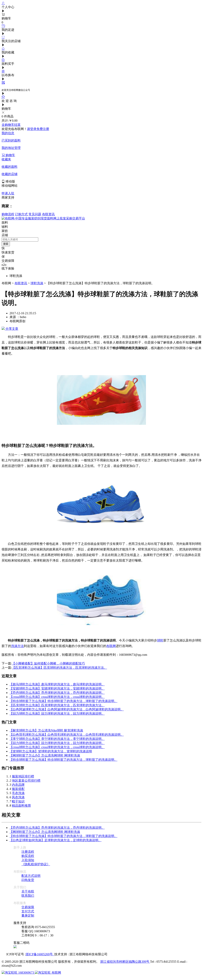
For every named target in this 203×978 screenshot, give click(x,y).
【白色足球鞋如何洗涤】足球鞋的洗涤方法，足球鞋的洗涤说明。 (56, 840)
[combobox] (20, 239)
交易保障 (27, 907)
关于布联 (27, 891)
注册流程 (27, 851)
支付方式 (27, 911)
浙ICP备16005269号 (40, 954)
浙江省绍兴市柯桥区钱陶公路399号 (125, 961)
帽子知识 (18, 801)
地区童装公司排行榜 (26, 780)
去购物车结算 (11, 124)
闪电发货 (27, 880)
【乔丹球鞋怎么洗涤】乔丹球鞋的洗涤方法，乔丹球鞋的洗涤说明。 (57, 692)
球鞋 (160, 640)
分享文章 (11, 328)
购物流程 (8, 214)
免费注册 (42, 129)
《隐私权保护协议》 (35, 864)
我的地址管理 (11, 147)
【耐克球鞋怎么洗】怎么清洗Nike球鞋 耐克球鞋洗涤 (46, 730)
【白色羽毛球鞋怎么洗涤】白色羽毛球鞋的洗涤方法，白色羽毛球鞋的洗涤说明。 (67, 734)
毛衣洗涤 (18, 793)
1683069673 (26, 972)
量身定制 (27, 915)
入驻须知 (27, 860)
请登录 (31, 129)
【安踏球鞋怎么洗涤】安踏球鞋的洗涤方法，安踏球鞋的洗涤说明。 (57, 688)
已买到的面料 (11, 140)
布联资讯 (48, 214)
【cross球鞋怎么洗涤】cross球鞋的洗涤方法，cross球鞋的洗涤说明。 (57, 697)
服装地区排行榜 (23, 776)
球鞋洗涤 (37, 283)
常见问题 (35, 214)
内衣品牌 (18, 784)
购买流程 (27, 856)
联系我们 (27, 895)
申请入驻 (8, 193)
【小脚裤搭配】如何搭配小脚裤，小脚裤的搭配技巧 (48, 663)
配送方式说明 (30, 875)
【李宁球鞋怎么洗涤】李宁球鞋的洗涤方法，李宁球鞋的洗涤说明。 (57, 738)
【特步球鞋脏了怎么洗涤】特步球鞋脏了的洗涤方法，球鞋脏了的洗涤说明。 (63, 701)
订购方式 (21, 214)
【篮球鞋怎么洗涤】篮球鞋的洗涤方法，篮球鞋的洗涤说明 (51, 751)
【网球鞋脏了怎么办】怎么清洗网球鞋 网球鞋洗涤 (45, 755)
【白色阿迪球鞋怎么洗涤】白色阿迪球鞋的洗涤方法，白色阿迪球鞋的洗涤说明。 (67, 709)
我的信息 (8, 133)
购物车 (10, 155)
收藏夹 (6, 159)
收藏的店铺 (9, 174)
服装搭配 (18, 789)
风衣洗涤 (18, 797)
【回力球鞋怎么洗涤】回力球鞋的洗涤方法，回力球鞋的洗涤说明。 (57, 713)
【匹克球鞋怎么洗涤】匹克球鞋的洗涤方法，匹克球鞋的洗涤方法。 (59, 667)
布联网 (111, 646)
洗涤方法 (17, 646)
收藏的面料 (9, 166)
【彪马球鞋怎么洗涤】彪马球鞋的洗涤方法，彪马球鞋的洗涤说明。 (57, 684)
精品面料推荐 (21, 805)
